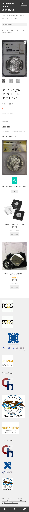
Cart (22, 508)
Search (14, 509)
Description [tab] (5, 121)
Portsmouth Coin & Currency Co (8, 6)
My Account (5, 509)
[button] (25, 42)
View (14, 191)
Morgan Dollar (10, 30)
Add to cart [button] (14, 234)
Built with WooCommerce (11, 503)
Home (5, 30)
